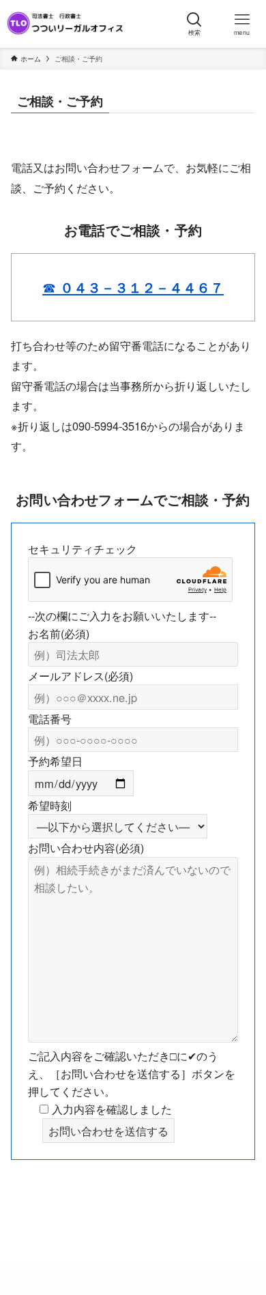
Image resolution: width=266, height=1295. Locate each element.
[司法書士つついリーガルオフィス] (65, 24)
